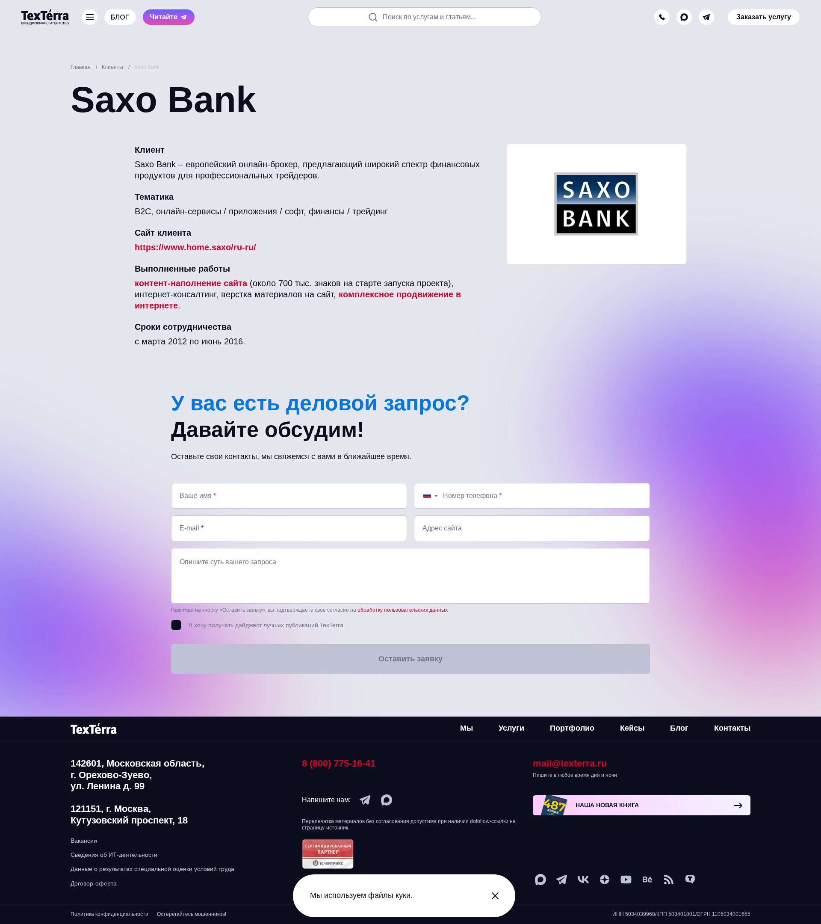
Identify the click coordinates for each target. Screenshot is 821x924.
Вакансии (84, 840)
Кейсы (632, 728)
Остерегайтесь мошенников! (191, 914)
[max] (684, 17)
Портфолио (572, 728)
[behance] (647, 879)
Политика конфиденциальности (109, 914)
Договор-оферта (94, 883)
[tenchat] (690, 879)
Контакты (732, 728)
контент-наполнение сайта (191, 283)
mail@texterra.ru (570, 763)
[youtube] (626, 879)
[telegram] (706, 17)
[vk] (583, 879)
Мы (466, 728)
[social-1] (668, 879)
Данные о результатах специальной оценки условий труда (152, 868)
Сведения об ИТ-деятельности (114, 854)
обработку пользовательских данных (402, 610)
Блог (679, 728)
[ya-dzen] (604, 879)
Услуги (511, 728)
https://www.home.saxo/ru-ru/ (195, 247)
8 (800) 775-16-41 (338, 763)
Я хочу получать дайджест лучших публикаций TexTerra (265, 625)
